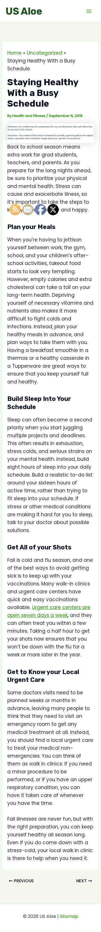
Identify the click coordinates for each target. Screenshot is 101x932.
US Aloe (24, 11)
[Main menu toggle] (89, 11)
